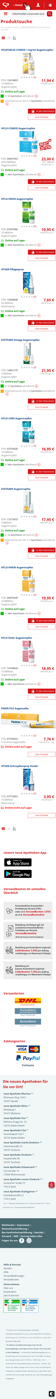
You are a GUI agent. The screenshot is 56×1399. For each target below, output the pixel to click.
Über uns (8, 1287)
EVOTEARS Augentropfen (15, 488)
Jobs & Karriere (11, 1295)
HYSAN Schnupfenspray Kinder (20, 766)
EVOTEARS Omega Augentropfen (20, 339)
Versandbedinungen (14, 1275)
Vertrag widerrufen (31, 1236)
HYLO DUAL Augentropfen (16, 637)
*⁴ (23, 1179)
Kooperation (10, 1291)
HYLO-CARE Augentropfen (16, 418)
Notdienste (8, 1224)
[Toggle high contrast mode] (52, 1394)
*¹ (19, 1154)
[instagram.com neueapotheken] (29, 1240)
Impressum (23, 1224)
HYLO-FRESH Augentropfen (17, 198)
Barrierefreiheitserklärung (17, 1232)
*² (18, 1093)
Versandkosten (11, 1279)
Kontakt (38, 1232)
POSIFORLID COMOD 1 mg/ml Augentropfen (28, 49)
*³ (20, 1167)
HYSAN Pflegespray (12, 269)
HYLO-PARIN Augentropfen (17, 567)
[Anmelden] (38, 5)
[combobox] (29, 14)
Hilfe (6, 1272)
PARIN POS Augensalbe (15, 708)
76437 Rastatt (11, 1101)
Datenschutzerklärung (14, 1228)
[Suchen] (49, 14)
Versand (6, 1236)
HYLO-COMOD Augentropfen (18, 128)
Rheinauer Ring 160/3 (15, 1097)
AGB (15, 1236)
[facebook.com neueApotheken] (21, 1240)
